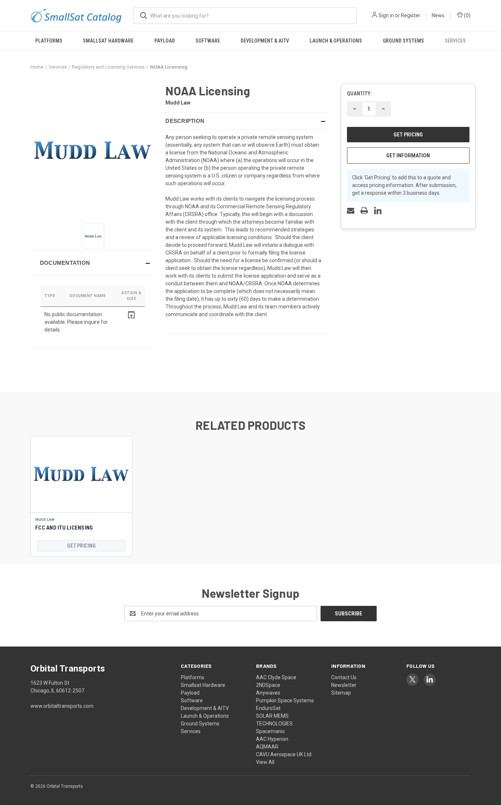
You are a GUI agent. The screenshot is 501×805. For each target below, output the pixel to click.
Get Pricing (81, 545)
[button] (92, 262)
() (467, 15)
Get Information (408, 155)
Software (207, 41)
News (438, 15)
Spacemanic (270, 731)
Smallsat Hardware (108, 41)
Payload (164, 41)
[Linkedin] (377, 210)
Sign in (386, 15)
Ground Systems (403, 41)
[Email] (350, 210)
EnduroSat (268, 708)
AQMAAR (267, 747)
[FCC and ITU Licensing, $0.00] (81, 474)
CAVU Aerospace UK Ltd (283, 754)
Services (455, 41)
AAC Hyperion (272, 739)
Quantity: (359, 93)
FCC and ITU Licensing (64, 527)
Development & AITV (265, 41)
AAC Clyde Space (276, 677)
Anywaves (268, 693)
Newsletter (343, 685)
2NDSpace (268, 685)
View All (265, 762)
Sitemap (341, 693)
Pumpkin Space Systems (285, 700)
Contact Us (343, 677)
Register (410, 15)
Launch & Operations (336, 41)
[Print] (364, 210)
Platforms (48, 41)
